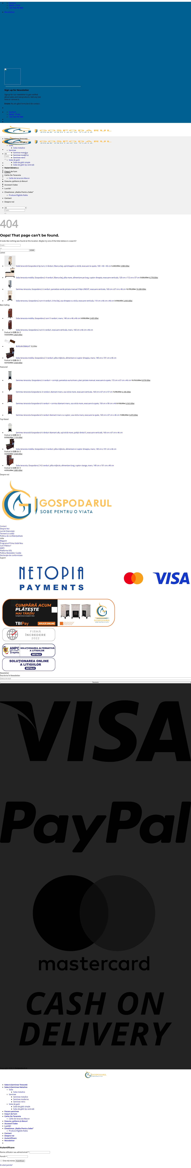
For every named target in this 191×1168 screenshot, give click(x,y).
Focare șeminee (11, 168)
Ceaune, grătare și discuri (16, 181)
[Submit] (5, 159)
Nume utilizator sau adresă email (14, 1152)
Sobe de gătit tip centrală (23, 165)
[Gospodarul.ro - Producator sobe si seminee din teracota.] (95, 1078)
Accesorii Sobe (11, 185)
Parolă (3, 1156)
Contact (8, 198)
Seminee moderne (21, 155)
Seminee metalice (20, 152)
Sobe (11, 145)
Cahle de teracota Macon (19, 178)
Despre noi (9, 202)
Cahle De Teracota (12, 175)
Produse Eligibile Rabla (18, 195)
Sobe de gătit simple (21, 162)
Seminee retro (19, 157)
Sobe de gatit (14, 160)
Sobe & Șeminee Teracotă (15, 139)
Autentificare (20, 1161)
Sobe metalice (19, 148)
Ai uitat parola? (6, 1165)
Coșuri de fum (10, 171)
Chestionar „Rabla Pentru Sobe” (18, 192)
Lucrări (7, 188)
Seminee (12, 150)
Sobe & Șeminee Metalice (15, 142)
